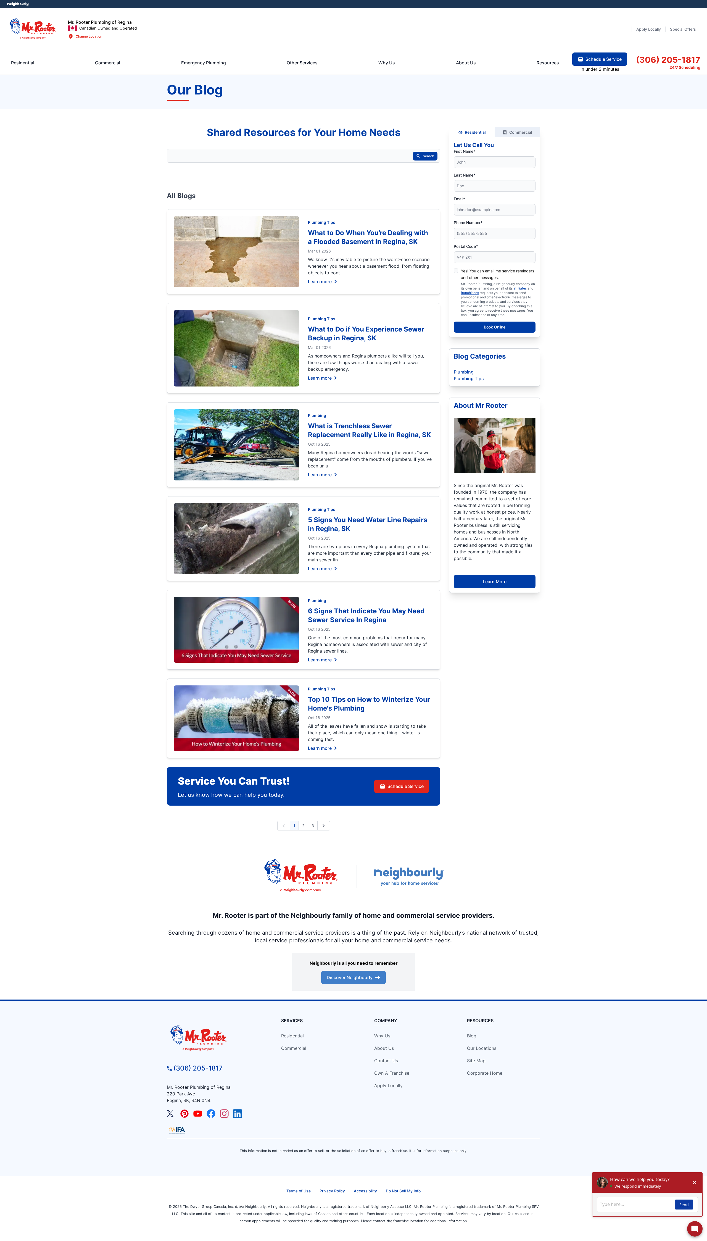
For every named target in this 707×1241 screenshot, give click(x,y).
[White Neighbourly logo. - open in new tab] (18, 4)
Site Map (476, 1060)
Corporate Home (484, 1073)
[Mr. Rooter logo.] (33, 29)
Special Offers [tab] (683, 29)
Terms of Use (298, 1191)
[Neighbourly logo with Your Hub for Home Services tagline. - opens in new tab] (409, 876)
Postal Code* (466, 246)
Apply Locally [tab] (648, 29)
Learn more (320, 281)
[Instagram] (224, 1113)
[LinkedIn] (237, 1113)
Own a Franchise (391, 1073)
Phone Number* (468, 222)
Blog (471, 1035)
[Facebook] (211, 1113)
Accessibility (365, 1191)
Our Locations (481, 1048)
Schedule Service (405, 786)
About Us (384, 1048)
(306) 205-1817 (198, 1068)
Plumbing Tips (321, 222)
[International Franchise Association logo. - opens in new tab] (177, 1130)
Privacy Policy (332, 1191)
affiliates (520, 288)
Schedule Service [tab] (603, 59)
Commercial (520, 132)
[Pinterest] (184, 1113)
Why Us (382, 1035)
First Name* (464, 151)
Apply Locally (388, 1085)
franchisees (470, 293)
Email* (459, 198)
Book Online (494, 327)
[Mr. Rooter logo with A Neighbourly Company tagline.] (214, 1038)
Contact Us (386, 1060)
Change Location (89, 36)
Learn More (494, 581)
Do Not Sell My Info (403, 1191)
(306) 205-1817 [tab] (668, 60)
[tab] (203, 62)
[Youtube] (197, 1113)
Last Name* (464, 175)
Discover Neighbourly (350, 977)
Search (428, 156)
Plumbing (317, 415)
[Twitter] (171, 1113)
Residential (475, 132)
